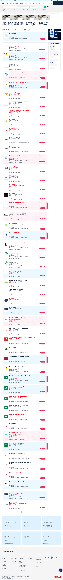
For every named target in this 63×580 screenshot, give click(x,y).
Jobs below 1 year (46, 537)
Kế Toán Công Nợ (12, 423)
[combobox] (9, 7)
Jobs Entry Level (6, 536)
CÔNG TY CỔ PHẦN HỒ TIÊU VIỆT (14, 244)
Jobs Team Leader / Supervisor (9, 539)
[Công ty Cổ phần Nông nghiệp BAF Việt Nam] (6, 455)
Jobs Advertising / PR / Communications (10, 522)
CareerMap (27, 3)
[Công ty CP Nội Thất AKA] (6, 474)
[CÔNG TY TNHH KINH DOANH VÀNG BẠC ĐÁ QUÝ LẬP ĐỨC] (6, 358)
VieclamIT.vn (29, 558)
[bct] (57, 576)
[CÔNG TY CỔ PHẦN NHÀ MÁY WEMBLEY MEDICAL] (6, 186)
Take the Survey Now (55, 0)
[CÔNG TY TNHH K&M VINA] (6, 330)
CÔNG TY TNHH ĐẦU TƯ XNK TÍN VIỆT (15, 308)
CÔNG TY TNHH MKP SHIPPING (14, 45)
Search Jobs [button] (12, 3)
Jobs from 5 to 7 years (46, 540)
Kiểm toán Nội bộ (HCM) (14, 175)
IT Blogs (3, 564)
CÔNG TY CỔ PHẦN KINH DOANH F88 (15, 377)
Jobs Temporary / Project (28, 536)
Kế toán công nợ (12, 307)
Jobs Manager (6, 540)
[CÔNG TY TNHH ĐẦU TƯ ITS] (6, 300)
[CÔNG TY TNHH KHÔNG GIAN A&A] (6, 291)
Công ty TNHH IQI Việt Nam (13, 167)
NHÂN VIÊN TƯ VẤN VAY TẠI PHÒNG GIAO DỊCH (18, 328)
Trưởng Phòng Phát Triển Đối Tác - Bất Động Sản (19, 110)
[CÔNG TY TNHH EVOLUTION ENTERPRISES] (6, 103)
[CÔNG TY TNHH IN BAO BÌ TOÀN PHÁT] (6, 93)
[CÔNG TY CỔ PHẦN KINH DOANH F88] (6, 377)
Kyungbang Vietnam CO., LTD (14, 262)
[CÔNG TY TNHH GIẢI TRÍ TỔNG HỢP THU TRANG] (6, 54)
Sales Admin (52, 46)
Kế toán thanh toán (13, 502)
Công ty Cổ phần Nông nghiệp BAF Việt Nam (16, 454)
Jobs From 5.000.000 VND (47, 521)
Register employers (14, 562)
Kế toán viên (11, 251)
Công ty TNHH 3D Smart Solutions (15, 138)
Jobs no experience (46, 536)
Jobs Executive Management (8, 543)
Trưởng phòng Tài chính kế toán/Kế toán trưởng (18, 366)
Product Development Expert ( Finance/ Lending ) (20, 375)
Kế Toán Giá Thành (13, 223)
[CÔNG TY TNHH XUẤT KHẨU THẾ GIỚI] (6, 271)
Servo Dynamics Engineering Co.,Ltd (15, 348)
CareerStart (38, 3)
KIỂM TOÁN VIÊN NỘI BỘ (14, 72)
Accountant (52, 49)
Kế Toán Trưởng (12, 33)
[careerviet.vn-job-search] (47, 557)
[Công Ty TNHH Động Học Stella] (6, 319)
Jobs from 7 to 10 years (47, 541)
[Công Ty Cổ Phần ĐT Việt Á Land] (6, 112)
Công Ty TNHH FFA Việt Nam (14, 253)
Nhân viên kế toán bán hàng (15, 317)
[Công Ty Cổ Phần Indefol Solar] (6, 464)
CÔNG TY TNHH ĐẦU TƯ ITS (14, 299)
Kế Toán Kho (11, 298)
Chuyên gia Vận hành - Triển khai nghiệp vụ (18, 386)
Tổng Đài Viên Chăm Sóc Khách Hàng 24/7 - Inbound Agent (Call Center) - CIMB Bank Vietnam (22, 338)
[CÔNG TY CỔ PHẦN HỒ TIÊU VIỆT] (6, 244)
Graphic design (38, 562)
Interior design (38, 559)
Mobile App (4, 565)
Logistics (51, 62)
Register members (5, 569)
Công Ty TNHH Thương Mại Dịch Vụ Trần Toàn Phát (17, 214)
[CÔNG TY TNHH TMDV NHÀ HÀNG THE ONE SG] (6, 195)
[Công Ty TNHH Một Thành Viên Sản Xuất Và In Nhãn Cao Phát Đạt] (6, 35)
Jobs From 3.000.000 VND (47, 519)
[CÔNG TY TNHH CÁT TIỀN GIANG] (6, 121)
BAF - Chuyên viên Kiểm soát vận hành (17, 453)
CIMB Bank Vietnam (12, 339)
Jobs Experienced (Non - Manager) (9, 537)
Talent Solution (13, 559)
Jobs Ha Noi (25, 519)
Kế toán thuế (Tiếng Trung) (14, 63)
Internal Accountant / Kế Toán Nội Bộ (16, 481)
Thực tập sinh (52, 67)
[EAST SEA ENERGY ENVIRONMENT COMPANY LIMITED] (6, 504)
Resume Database (14, 558)
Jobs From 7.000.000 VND (47, 522)
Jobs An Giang (26, 522)
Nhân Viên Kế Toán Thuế (14, 232)
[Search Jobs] (45, 7)
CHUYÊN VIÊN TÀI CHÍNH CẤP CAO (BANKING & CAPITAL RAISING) (21, 463)
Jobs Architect (6, 525)
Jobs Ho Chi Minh (26, 521)
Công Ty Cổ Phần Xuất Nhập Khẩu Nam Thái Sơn (17, 368)
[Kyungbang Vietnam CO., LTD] (6, 262)
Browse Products (13, 561)
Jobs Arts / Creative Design (8, 526)
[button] (39, 39)
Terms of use (21, 563)
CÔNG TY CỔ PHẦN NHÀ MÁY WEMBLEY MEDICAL (17, 185)
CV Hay (16, 3)
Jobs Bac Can (26, 525)
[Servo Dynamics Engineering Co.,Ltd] (6, 349)
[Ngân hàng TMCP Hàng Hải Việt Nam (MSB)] (6, 204)
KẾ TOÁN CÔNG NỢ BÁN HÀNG (15, 212)
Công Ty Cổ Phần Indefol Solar (14, 464)
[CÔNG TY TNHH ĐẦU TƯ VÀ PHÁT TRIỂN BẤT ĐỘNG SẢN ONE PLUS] (6, 84)
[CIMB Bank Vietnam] (6, 339)
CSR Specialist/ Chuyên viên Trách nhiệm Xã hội (19, 101)
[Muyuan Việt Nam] (6, 65)
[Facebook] (44, 563)
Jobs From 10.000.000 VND (47, 523)
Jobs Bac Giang (26, 526)
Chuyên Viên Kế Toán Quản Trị (15, 472)
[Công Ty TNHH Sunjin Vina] (6, 177)
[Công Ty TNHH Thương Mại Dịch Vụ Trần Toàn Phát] (6, 214)
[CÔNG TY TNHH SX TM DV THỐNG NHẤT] (6, 434)
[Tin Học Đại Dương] (6, 234)
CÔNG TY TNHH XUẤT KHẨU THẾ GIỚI (15, 271)
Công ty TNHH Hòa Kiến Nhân (14, 157)
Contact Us (29, 559)
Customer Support (22, 570)
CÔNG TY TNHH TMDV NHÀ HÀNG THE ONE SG (17, 194)
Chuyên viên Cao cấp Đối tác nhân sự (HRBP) (18, 396)
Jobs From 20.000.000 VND (47, 526)
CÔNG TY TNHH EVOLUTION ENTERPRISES (16, 102)
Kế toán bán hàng (12, 347)
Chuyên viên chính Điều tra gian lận (16, 443)
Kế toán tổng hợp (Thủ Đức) (14, 137)
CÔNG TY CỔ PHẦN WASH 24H (14, 129)
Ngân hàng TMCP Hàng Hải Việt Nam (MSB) (16, 203)
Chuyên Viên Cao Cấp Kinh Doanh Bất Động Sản (19, 82)
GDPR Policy (21, 559)
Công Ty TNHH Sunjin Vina (13, 176)
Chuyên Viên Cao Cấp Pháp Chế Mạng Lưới (17, 414)
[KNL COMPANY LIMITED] (6, 483)
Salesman (51, 57)
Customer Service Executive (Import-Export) (18, 280)
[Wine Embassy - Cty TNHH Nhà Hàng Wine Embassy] (6, 425)
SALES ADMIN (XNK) (13, 269)
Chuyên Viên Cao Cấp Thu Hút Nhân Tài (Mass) (18, 405)
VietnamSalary (21, 3)
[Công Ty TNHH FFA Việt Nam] (6, 253)
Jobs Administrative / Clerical (8, 521)
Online (57, 59)
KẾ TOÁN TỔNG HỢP (13, 260)
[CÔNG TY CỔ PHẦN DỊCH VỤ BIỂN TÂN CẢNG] (6, 74)
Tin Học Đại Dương (12, 233)
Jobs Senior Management (8, 541)
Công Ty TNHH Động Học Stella (14, 319)
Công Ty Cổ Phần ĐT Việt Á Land (14, 111)
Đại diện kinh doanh (53, 51)
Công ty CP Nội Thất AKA (13, 473)
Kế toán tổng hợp (13, 92)
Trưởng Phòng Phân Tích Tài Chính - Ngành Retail (19, 356)
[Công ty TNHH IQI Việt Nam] (6, 168)
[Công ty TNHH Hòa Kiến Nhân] (6, 157)
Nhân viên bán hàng (53, 65)
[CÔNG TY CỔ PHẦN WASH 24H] (6, 130)
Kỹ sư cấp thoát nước (54, 54)
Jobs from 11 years (46, 543)
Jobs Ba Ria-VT (26, 523)
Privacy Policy (21, 558)
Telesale (37, 565)
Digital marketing (38, 560)
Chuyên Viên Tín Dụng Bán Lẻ (15, 202)
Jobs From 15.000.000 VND (47, 525)
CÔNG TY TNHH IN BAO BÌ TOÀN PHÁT (15, 93)
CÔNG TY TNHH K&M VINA (13, 329)
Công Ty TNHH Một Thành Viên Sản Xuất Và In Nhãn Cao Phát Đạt (20, 34)
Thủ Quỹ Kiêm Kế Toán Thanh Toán (16, 289)
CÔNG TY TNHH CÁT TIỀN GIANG (14, 120)
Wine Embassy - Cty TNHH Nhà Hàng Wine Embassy (18, 424)
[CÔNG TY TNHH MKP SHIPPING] (6, 45)
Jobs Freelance (26, 537)
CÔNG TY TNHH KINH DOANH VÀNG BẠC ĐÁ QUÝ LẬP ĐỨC (19, 357)
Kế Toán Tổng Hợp (13, 119)
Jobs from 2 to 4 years (46, 539)
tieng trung (52, 59)
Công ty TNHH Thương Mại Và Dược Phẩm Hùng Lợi (17, 224)
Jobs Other (25, 539)
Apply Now (42, 68)
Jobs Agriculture (6, 523)
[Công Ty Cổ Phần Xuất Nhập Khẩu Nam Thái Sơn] (6, 368)
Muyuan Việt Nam (12, 64)
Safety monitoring (39, 563)
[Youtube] (47, 563)
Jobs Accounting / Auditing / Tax (9, 519)
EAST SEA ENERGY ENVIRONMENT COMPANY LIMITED (18, 503)
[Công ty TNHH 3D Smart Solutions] (6, 139)
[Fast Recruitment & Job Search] (5, 3)
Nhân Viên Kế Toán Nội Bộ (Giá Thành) (17, 242)
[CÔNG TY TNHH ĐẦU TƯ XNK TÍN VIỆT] (6, 309)
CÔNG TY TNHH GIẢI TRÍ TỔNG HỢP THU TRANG (17, 54)
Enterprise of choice (53, 6)
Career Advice (32, 3)
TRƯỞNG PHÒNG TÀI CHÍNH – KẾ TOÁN (17, 52)
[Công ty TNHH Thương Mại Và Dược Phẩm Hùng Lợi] (6, 225)
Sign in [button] (52, 3)
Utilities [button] (43, 3)
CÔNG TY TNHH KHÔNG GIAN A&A (15, 290)
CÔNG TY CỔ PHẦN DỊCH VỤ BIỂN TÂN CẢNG (16, 73)
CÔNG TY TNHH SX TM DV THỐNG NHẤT (16, 434)
